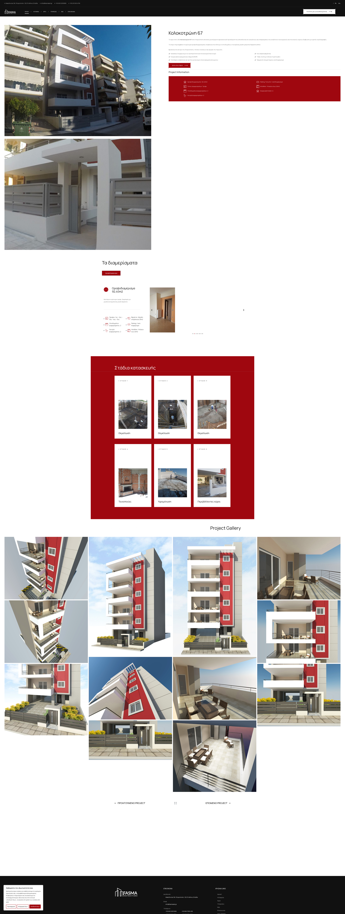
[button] (152, 310)
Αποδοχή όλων (35, 906)
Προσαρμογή (11, 906)
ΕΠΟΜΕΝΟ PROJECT (216, 803)
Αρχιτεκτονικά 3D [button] (122, 528)
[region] (23, 897)
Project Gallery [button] (225, 528)
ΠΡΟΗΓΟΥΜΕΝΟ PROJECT (131, 803)
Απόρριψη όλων (22, 906)
